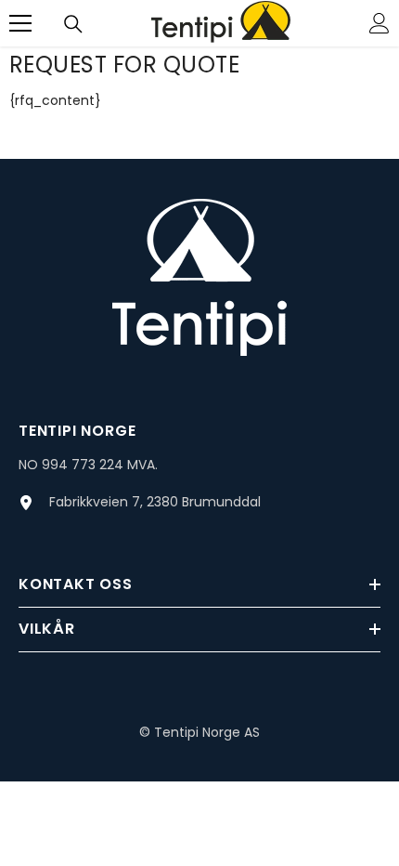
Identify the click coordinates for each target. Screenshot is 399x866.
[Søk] (73, 24)
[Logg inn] (379, 23)
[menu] (20, 23)
